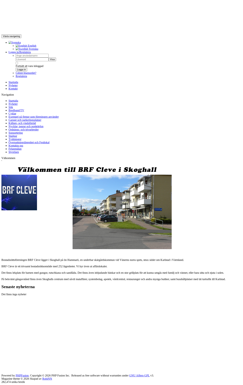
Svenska (33, 48)
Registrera (21, 76)
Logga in (21, 69)
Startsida (13, 82)
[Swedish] (15, 42)
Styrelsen (14, 152)
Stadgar (13, 135)
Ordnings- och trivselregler (24, 129)
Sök (11, 107)
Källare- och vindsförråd (22, 123)
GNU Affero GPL (139, 375)
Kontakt (13, 88)
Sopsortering (16, 132)
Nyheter (13, 85)
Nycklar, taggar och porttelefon (26, 126)
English (31, 45)
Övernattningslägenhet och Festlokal (29, 142)
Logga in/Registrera (20, 52)
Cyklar (12, 113)
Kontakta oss (16, 145)
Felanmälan (15, 148)
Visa (52, 59)
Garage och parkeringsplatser (25, 119)
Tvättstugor (15, 139)
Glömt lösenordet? (26, 72)
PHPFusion (22, 375)
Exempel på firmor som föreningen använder (34, 116)
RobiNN (47, 378)
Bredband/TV (16, 110)
